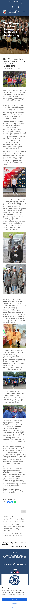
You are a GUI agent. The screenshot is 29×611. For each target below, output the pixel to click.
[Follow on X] (15, 7)
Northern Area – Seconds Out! (13, 519)
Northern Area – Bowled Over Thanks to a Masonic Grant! (13, 534)
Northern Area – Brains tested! (13, 522)
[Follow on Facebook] (12, 7)
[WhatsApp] (15, 502)
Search (23, 511)
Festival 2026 (10, 68)
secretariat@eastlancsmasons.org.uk (15, 3)
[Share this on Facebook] (8, 502)
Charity (4, 68)
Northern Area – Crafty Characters (11, 530)
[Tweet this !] (11, 502)
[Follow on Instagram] (18, 7)
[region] (14, 598)
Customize (14, 603)
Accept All (14, 599)
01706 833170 (15, 1)
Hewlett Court (17, 68)
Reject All (14, 607)
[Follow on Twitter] (14, 572)
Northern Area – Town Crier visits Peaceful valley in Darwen (14, 525)
